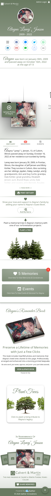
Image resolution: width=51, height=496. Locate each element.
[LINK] (43, 48)
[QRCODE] (7, 42)
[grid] (25, 108)
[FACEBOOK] (16, 42)
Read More (25, 188)
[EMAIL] (16, 48)
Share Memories (27, 484)
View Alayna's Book (25, 369)
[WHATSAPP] (43, 42)
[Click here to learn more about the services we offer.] (25, 473)
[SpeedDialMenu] (45, 490)
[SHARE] (34, 48)
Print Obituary (27, 193)
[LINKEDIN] (7, 48)
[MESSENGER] (25, 42)
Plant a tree (25, 230)
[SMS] (25, 48)
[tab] (10, 142)
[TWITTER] (34, 42)
